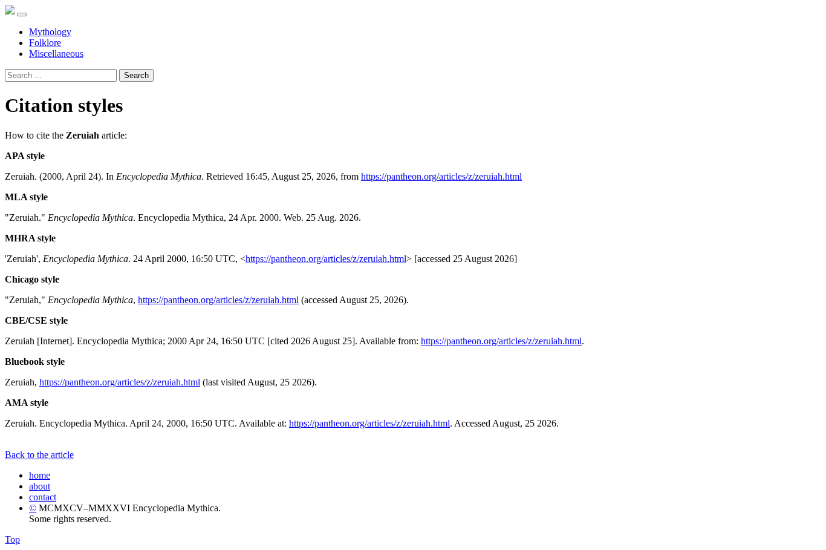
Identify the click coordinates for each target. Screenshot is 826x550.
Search (136, 75)
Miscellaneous (56, 53)
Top (12, 539)
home (39, 475)
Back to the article (39, 455)
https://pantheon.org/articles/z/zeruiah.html (441, 176)
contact (42, 497)
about (39, 486)
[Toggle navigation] (22, 14)
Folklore (45, 43)
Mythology (50, 32)
